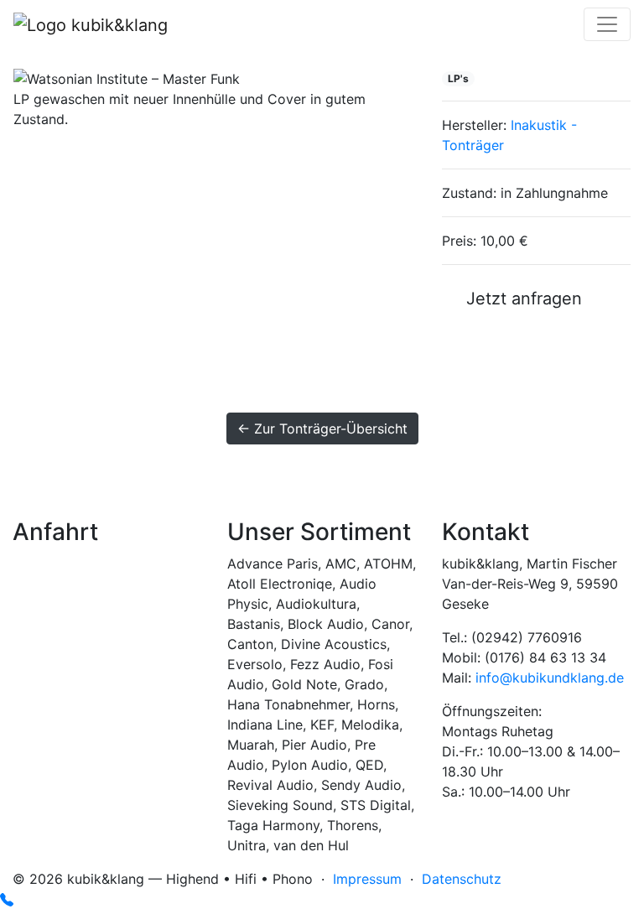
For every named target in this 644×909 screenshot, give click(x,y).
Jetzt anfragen (519, 298)
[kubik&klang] (90, 24)
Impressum (367, 878)
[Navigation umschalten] (607, 24)
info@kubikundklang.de (549, 677)
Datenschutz (461, 878)
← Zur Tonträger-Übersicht (322, 428)
